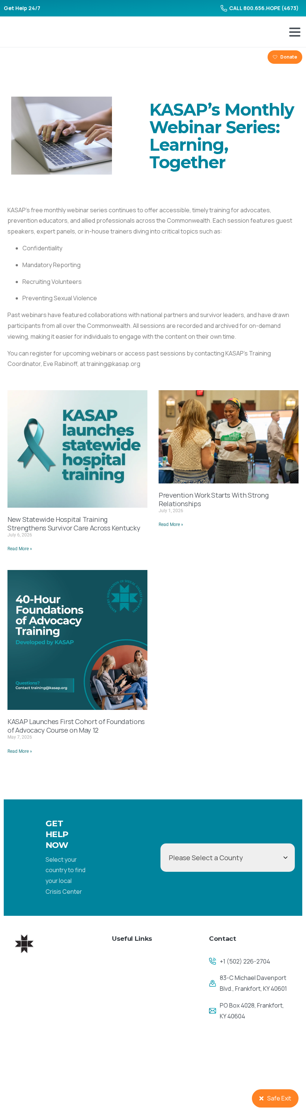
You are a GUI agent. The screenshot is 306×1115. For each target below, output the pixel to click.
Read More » (19, 548)
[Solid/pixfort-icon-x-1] (40, 1078)
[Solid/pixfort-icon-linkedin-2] (57, 1078)
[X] (24, 57)
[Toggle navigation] (294, 32)
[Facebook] (12, 57)
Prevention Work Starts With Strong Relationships (214, 499)
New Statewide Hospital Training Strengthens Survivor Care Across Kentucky (73, 523)
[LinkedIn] (37, 57)
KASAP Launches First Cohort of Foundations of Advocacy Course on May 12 (76, 726)
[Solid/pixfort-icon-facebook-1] (23, 1078)
